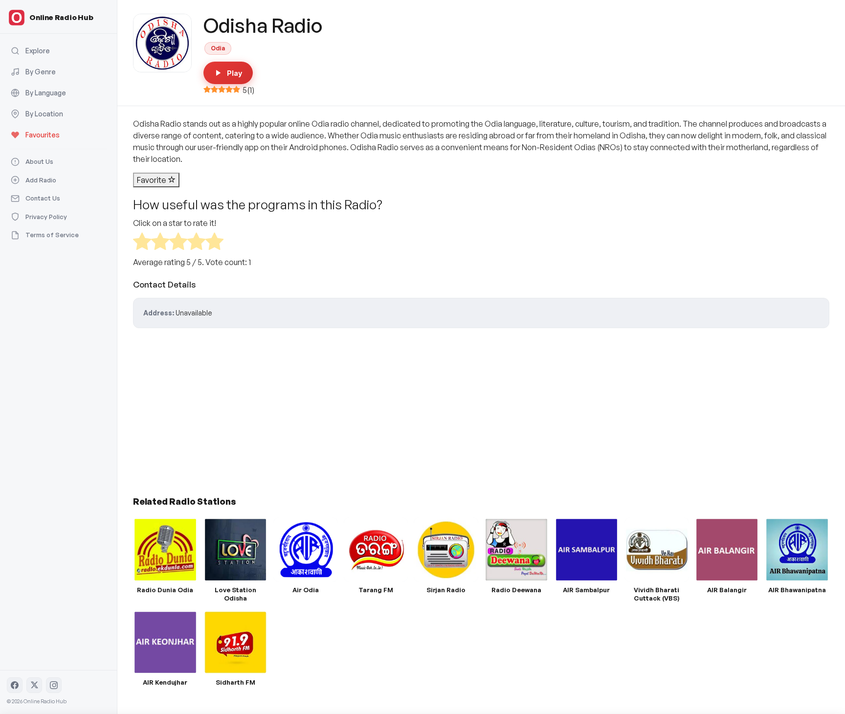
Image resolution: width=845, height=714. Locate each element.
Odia (218, 48)
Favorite (152, 180)
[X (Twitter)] (34, 685)
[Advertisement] (426, 408)
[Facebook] (14, 685)
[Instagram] (54, 685)
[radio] (142, 242)
